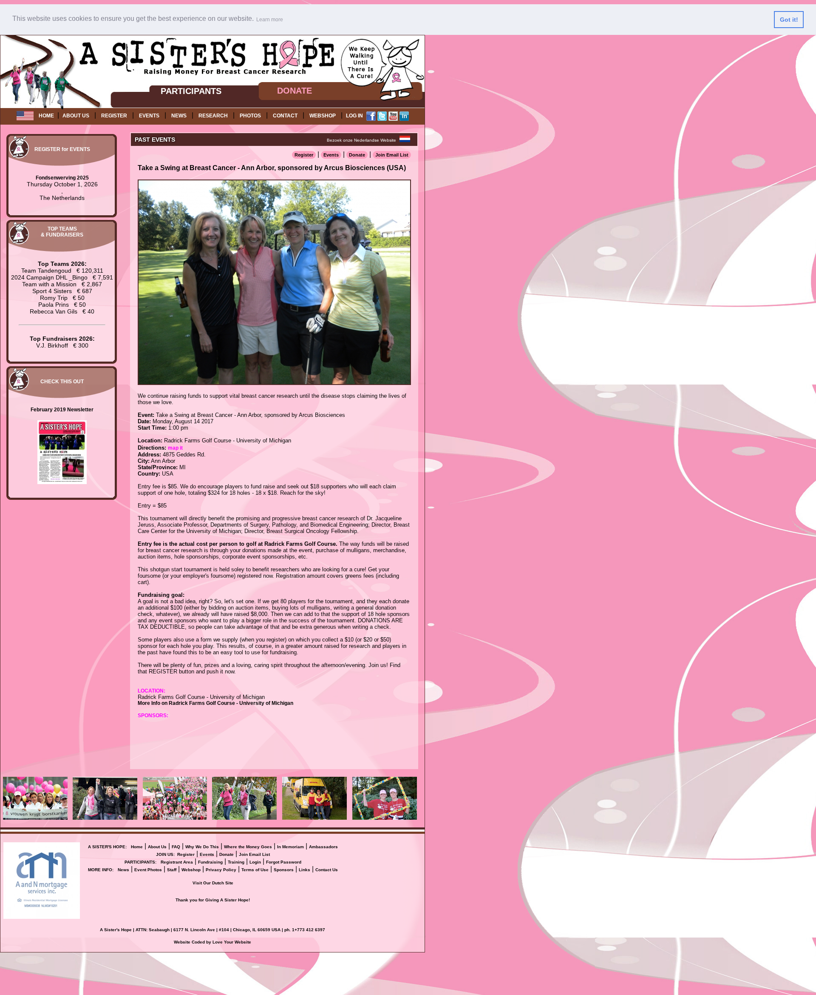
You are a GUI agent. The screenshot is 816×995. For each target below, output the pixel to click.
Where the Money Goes (248, 846)
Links (304, 869)
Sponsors (284, 869)
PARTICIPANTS (191, 91)
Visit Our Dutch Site (213, 883)
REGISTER (114, 116)
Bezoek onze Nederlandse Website (361, 140)
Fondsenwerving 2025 (62, 178)
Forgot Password (283, 862)
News (123, 869)
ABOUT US (75, 116)
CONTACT (285, 116)
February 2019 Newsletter (62, 410)
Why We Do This (202, 846)
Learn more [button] (269, 20)
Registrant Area (177, 862)
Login (255, 862)
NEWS (179, 116)
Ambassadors (323, 846)
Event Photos (148, 869)
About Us (157, 846)
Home (137, 846)
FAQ (176, 846)
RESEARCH (213, 116)
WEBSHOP (322, 116)
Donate (357, 154)
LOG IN (354, 116)
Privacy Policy (221, 869)
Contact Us (326, 869)
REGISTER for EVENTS (62, 149)
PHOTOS (250, 116)
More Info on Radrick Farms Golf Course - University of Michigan (215, 703)
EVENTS (149, 116)
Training (236, 862)
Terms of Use (255, 869)
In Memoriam (290, 846)
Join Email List (391, 154)
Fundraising (210, 862)
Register (304, 154)
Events (331, 154)
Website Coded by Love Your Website (212, 942)
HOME (46, 116)
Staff (171, 869)
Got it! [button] (789, 19)
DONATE (294, 90)
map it (175, 448)
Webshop (191, 869)
